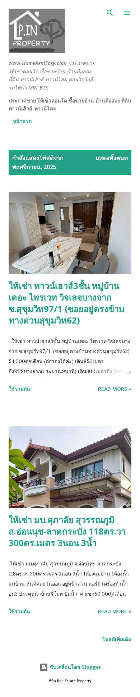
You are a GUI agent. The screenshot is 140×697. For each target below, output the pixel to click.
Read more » (114, 388)
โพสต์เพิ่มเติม (116, 639)
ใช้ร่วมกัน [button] (19, 388)
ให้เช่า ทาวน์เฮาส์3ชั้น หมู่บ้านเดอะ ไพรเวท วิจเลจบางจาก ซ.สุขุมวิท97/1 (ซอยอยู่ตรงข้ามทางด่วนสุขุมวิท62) (67, 303)
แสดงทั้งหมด (112, 158)
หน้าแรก (22, 121)
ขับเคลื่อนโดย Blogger (74, 667)
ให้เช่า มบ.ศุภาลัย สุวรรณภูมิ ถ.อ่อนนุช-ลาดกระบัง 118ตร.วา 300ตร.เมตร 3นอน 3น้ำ (67, 531)
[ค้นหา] (110, 13)
